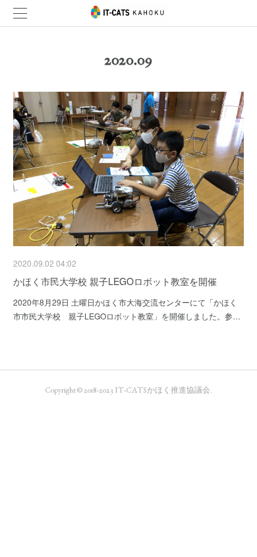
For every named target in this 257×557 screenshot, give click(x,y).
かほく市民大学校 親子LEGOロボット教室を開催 (115, 281)
